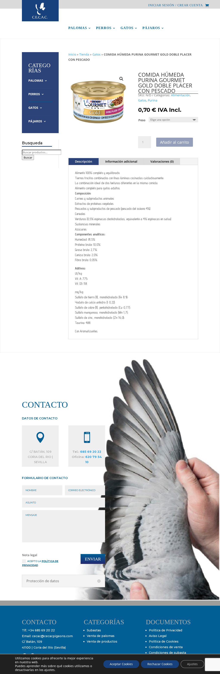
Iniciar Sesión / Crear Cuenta (175, 5)
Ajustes (192, 664)
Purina (152, 100)
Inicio (72, 54)
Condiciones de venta (166, 647)
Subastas (94, 630)
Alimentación (180, 95)
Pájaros (151, 28)
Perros (104, 28)
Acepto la (40, 563)
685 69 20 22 (90, 452)
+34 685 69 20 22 (41, 630)
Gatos (127, 28)
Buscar (28, 157)
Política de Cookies (164, 641)
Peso (141, 120)
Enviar (93, 559)
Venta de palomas (101, 636)
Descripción (83, 161)
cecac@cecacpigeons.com (52, 636)
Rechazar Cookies (160, 664)
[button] (121, 79)
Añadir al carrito (174, 142)
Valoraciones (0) (162, 161)
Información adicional (121, 161)
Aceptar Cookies (121, 664)
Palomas (77, 28)
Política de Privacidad (165, 630)
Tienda (84, 54)
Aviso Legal (158, 636)
